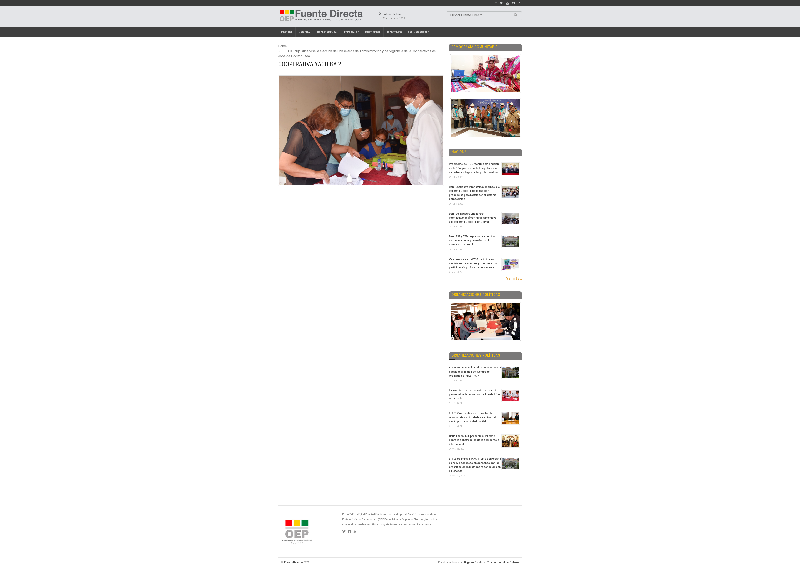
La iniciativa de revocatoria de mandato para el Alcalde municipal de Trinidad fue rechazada (474, 394)
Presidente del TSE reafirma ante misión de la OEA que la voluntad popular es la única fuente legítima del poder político (474, 168)
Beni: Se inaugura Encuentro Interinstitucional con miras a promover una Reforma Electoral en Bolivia (473, 217)
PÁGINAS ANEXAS (418, 32)
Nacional (305, 32)
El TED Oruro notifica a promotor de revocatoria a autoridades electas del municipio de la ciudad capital (472, 417)
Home (282, 46)
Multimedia (372, 32)
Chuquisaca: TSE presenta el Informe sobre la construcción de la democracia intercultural (474, 440)
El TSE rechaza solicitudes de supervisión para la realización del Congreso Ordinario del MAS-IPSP (475, 371)
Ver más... (514, 278)
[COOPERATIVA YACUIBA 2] (361, 130)
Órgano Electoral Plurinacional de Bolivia (491, 562)
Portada (286, 32)
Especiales (351, 32)
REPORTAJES (394, 32)
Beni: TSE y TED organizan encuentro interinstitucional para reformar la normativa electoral (472, 240)
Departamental (327, 32)
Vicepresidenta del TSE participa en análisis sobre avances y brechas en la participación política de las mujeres (473, 263)
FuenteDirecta (293, 562)
